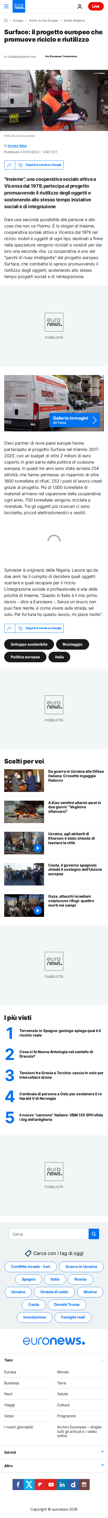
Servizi (10, 1452)
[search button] (94, 1234)
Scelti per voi (24, 761)
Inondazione (34, 1317)
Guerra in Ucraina (81, 1266)
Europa (18, 20)
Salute (62, 1394)
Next (8, 1394)
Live (96, 6)
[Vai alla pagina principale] (19, 6)
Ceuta (33, 1304)
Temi (8, 1360)
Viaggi (9, 1405)
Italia (59, 656)
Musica (90, 1292)
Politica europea (25, 656)
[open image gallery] (54, 403)
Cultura (63, 1405)
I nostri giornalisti (18, 1427)
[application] (54, 100)
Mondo (63, 1372)
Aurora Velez (17, 146)
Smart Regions (74, 20)
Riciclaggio (73, 644)
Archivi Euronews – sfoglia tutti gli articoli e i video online (79, 1431)
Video (9, 1416)
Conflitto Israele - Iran (30, 1266)
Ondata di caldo (54, 1292)
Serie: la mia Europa (43, 20)
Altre (8, 1465)
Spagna (28, 1279)
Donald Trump (67, 1304)
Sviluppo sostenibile (29, 644)
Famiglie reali (73, 1317)
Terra (61, 1383)
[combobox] (54, 1234)
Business (11, 1383)
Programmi (66, 1416)
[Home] (5, 20)
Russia (80, 1279)
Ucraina (18, 1292)
